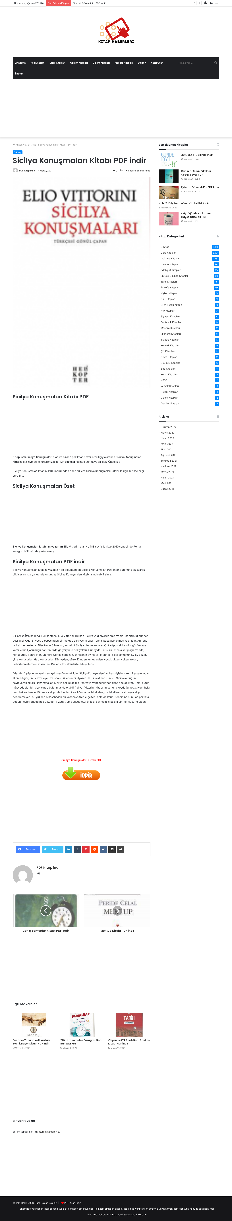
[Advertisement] (116, 108)
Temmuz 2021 (169, 460)
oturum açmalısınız (48, 1131)
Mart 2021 (167, 483)
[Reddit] (94, 849)
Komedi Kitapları (170, 345)
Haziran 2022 (168, 427)
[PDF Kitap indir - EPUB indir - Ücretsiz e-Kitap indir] (116, 32)
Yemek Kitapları (170, 386)
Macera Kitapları (124, 62)
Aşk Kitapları (37, 62)
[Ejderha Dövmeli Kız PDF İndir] (169, 192)
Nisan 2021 (167, 477)
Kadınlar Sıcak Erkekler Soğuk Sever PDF (196, 173)
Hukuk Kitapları (169, 391)
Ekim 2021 (167, 449)
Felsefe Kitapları (170, 287)
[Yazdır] (120, 849)
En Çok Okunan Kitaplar (174, 275)
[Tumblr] (77, 849)
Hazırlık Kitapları (170, 264)
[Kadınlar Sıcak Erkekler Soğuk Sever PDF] (169, 176)
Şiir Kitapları (168, 351)
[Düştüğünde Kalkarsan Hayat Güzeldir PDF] (169, 218)
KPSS (164, 380)
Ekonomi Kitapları (171, 333)
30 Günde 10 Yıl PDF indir (197, 155)
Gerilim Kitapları (79, 62)
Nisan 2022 (167, 438)
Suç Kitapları (168, 368)
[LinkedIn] (68, 849)
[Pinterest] (86, 849)
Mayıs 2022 (167, 432)
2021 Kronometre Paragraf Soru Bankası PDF (81, 1041)
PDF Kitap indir (27, 170)
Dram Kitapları (57, 62)
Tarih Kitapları (169, 281)
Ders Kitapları (168, 252)
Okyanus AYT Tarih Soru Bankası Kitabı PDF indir (129, 1041)
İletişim (19, 73)
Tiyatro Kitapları (170, 339)
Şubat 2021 (167, 488)
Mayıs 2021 (167, 471)
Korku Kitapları (169, 374)
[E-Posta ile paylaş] (112, 849)
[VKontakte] (103, 849)
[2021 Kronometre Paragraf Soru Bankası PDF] (81, 1025)
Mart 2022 (167, 443)
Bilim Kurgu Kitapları (172, 304)
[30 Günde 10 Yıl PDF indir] (169, 160)
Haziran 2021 (168, 466)
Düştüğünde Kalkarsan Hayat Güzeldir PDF (196, 215)
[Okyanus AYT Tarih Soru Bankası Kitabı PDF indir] (129, 1025)
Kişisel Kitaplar (169, 293)
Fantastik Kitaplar (171, 322)
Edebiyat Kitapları (171, 270)
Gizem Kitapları (101, 62)
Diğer (141, 62)
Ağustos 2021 (169, 455)
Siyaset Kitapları (170, 316)
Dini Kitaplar (168, 299)
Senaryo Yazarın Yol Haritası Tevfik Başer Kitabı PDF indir (31, 1041)
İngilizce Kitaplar (170, 258)
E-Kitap (32, 144)
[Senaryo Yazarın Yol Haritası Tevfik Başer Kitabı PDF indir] (34, 1025)
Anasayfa (20, 62)
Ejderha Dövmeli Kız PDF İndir (200, 187)
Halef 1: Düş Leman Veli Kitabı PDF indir (184, 203)
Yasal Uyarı (157, 62)
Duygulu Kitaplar (170, 362)
